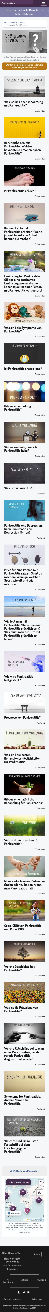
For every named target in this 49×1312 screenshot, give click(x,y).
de (37, 1254)
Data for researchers (12, 1265)
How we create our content (12, 1260)
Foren (25, 1279)
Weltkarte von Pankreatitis (25, 1171)
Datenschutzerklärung (12, 1299)
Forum (22, 22)
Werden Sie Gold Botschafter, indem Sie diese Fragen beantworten (24, 66)
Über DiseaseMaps (12, 1253)
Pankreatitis (12, 22)
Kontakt (42, 1279)
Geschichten (8, 1282)
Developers (12, 1269)
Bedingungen (37, 1299)
